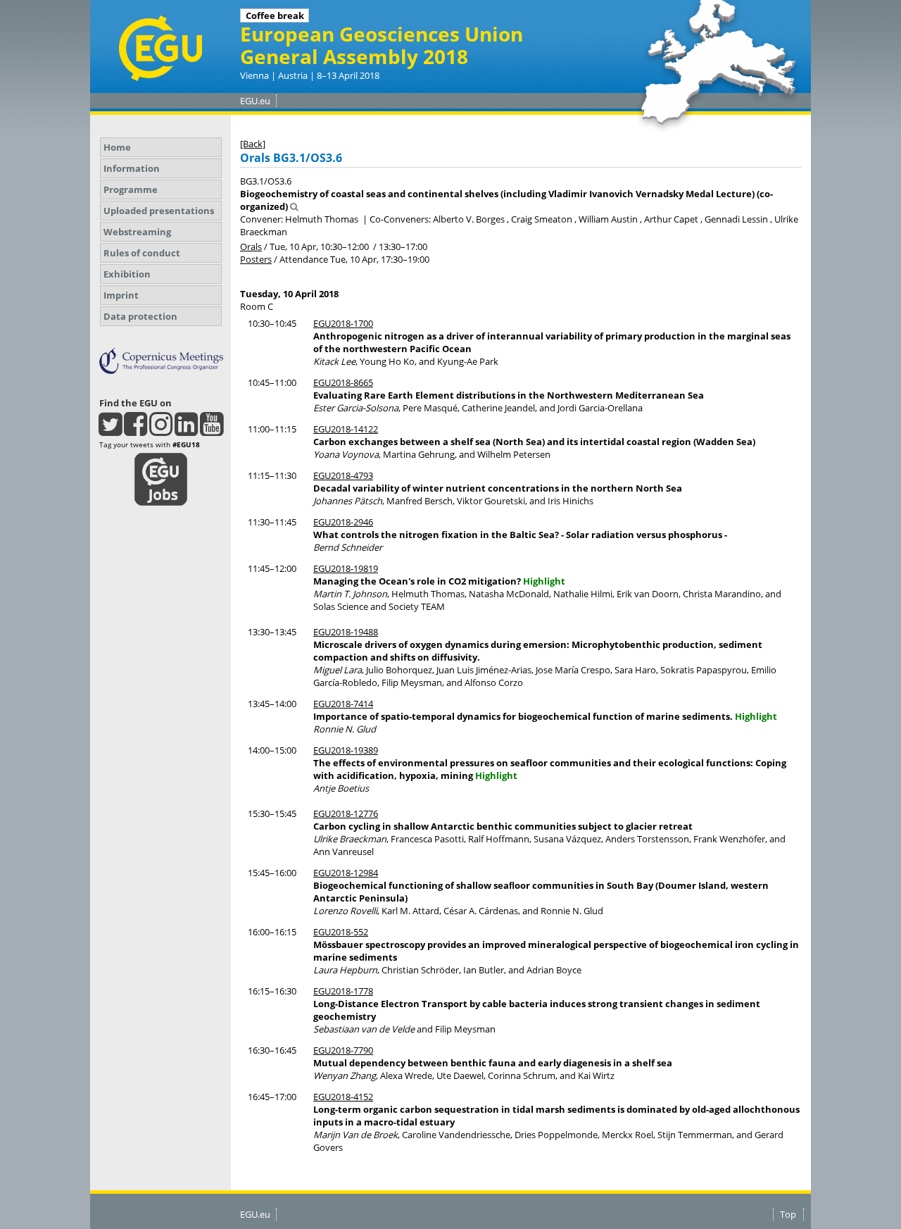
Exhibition (127, 274)
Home (117, 147)
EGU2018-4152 (343, 1096)
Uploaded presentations (158, 210)
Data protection (140, 316)
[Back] (252, 143)
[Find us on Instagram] (160, 430)
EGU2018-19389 (345, 750)
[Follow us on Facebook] (135, 430)
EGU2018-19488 (345, 631)
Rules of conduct (141, 253)
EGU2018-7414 (343, 703)
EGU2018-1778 (343, 991)
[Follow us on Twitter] (110, 430)
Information (131, 168)
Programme (130, 189)
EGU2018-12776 (345, 813)
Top (788, 1214)
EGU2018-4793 (343, 475)
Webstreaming (137, 231)
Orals (251, 246)
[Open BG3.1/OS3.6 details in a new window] (294, 206)
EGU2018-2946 (343, 522)
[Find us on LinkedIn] (186, 430)
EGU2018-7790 (343, 1050)
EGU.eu (255, 100)
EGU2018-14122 (345, 429)
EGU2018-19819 (345, 568)
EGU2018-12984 (345, 872)
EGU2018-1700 (343, 323)
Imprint (121, 295)
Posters (256, 259)
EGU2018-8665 (343, 382)
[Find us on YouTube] (211, 430)
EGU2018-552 (340, 931)
